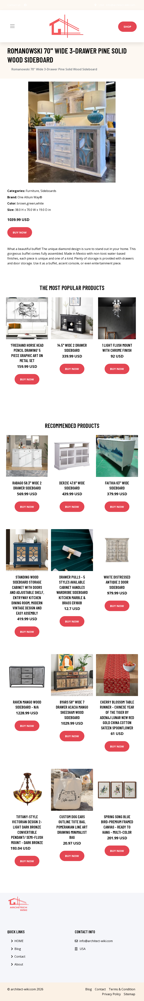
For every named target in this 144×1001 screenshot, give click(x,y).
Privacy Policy (111, 994)
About (18, 964)
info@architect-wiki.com (120, 5)
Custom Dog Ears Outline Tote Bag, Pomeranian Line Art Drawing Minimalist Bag (72, 827)
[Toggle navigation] (12, 26)
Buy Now (20, 232)
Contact (19, 956)
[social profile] (25, 5)
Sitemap (129, 994)
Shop (127, 26)
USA (101, 5)
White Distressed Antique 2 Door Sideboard (117, 582)
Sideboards (48, 191)
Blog (17, 949)
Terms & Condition (122, 989)
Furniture (32, 191)
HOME (18, 941)
